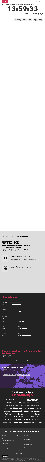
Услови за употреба (20, 451)
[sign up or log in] (39, 1)
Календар (4, 446)
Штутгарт (37, 422)
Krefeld (32, 402)
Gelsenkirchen (9, 402)
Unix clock (26, 435)
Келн (37, 414)
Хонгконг (4, 333)
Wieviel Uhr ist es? (15, 460)
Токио (40, 20)
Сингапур (4, 331)
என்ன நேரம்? (28, 460)
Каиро (3, 323)
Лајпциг (17, 417)
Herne (28, 402)
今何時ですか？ (20, 460)
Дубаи (3, 326)
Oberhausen (27, 405)
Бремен (31, 408)
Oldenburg (33, 405)
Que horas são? (4, 460)
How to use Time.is (28, 444)
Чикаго (3, 304)
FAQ (25, 442)
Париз (30, 20)
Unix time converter (28, 437)
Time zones (4, 438)
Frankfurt (32, 400)
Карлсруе (26, 414)
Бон (25, 408)
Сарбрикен (5, 422)
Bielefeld (9, 400)
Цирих (3, 319)
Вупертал (7, 411)
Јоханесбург (4, 316)
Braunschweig (22, 399)
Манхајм (33, 416)
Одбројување (5, 443)
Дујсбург (8, 414)
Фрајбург (10, 422)
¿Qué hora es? (17, 459)
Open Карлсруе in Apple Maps (23, 374)
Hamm (24, 402)
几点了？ (9, 459)
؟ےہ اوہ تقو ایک (33, 460)
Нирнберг (27, 419)
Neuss (22, 405)
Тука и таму (4, 435)
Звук (3, 451)
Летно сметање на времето (8, 440)
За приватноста (19, 453)
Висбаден (38, 408)
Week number (5, 450)
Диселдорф (17, 411)
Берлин (17, 408)
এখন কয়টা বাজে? (32, 459)
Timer (3, 445)
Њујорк (3, 306)
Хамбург (18, 422)
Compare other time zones (9, 340)
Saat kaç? (24, 460)
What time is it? (4, 459)
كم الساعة (28, 459)
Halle (19, 402)
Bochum (16, 400)
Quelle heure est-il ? (23, 459)
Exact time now (5, 433)
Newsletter (18, 438)
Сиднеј (3, 337)
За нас (25, 446)
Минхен (18, 419)
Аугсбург (6, 408)
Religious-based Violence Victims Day (35, 14)
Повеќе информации (21, 15)
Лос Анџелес (18, 20)
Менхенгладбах (8, 419)
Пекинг (35, 20)
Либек (22, 416)
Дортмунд (28, 411)
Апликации (18, 433)
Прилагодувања (27, 439)
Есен (20, 414)
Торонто (4, 307)
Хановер (27, 422)
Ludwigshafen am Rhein (9, 405)
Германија (22, 395)
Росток (38, 419)
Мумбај (3, 328)
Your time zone (5, 437)
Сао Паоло (4, 309)
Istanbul (3, 321)
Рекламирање (19, 450)
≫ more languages (38, 460)
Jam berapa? (9, 460)
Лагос (3, 313)
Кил (11, 416)
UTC (3, 311)
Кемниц (7, 416)
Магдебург (27, 416)
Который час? (37, 459)
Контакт (26, 447)
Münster (17, 405)
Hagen (15, 402)
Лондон (24, 20)
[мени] (42, 1)
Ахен (10, 408)
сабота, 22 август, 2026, (31, 13)
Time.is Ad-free (27, 441)
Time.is (5, 1)
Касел (32, 413)
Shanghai (4, 330)
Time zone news (19, 437)
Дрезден (37, 411)
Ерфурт (15, 413)
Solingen (37, 405)
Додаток (17, 435)
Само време (4, 441)
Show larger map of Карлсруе (10, 374)
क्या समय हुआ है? (13, 459)
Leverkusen (37, 402)
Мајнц (38, 416)
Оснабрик (34, 419)
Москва (3, 324)
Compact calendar (6, 448)
